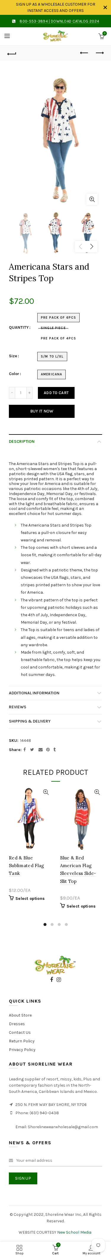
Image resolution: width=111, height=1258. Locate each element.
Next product (99, 53)
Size (13, 356)
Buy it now (42, 411)
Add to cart (56, 393)
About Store (20, 1015)
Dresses (17, 1023)
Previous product (84, 53)
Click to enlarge (92, 199)
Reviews (17, 706)
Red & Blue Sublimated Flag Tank (26, 865)
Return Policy (22, 1041)
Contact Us (20, 1032)
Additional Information (34, 693)
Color (14, 374)
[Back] (11, 53)
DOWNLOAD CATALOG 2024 (75, 21)
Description (22, 441)
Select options (30, 898)
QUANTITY (19, 327)
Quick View (46, 792)
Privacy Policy (22, 1049)
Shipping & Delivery (30, 721)
